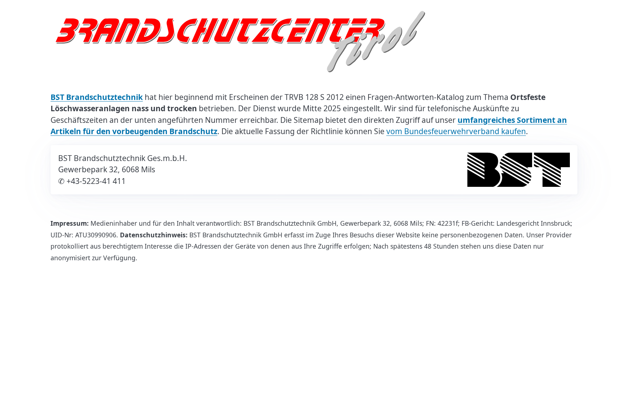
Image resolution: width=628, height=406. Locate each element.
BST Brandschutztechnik (97, 97)
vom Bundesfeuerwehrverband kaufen (456, 131)
